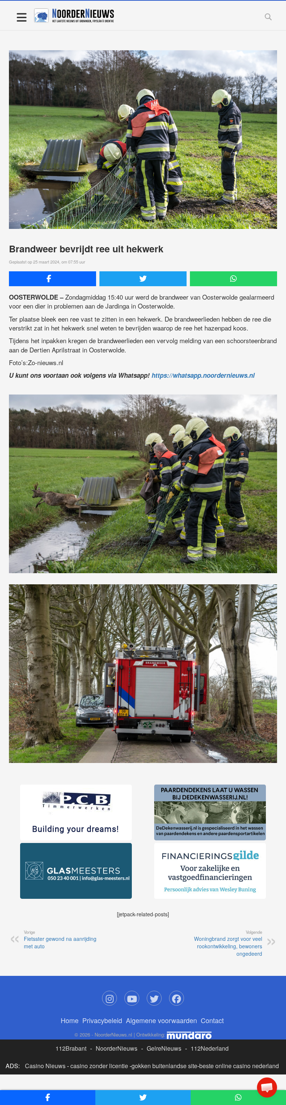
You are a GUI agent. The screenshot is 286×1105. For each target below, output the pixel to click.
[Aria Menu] (21, 17)
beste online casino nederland (239, 1065)
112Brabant (70, 1048)
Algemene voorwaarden (161, 1020)
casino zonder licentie (99, 1065)
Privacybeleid (102, 1020)
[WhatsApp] (233, 278)
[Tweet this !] (143, 278)
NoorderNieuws (116, 1048)
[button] (267, 1087)
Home (70, 1020)
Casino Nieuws (45, 1065)
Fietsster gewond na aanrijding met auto (60, 939)
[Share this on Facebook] (52, 278)
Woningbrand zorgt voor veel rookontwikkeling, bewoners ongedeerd (228, 943)
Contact (212, 1020)
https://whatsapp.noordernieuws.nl (203, 375)
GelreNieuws (164, 1048)
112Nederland (210, 1048)
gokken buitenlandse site (164, 1065)
